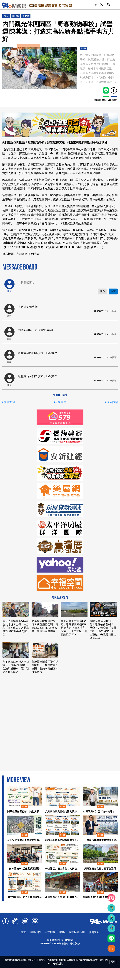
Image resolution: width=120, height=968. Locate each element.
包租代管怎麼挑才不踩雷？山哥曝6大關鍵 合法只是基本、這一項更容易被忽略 (15, 667)
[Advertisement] (60, 698)
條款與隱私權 (77, 932)
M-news (26, 16)
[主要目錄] (116, 5)
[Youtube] (25, 921)
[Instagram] (15, 921)
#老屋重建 (60, 402)
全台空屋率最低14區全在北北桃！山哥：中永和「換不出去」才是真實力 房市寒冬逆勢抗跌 (15, 628)
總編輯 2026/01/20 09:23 (105, 100)
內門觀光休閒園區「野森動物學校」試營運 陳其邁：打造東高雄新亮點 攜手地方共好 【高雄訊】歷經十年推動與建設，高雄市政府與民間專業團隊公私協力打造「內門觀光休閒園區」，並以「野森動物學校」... (98, 68)
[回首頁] (14, 6)
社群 (23, 932)
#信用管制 (8, 402)
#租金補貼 (111, 402)
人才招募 (50, 932)
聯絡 (62, 932)
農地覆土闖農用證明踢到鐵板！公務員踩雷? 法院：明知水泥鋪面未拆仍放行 (45, 667)
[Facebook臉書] (5, 921)
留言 (113, 291)
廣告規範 (94, 932)
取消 (102, 291)
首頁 (6, 16)
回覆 (114, 311)
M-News (15, 16)
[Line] (35, 921)
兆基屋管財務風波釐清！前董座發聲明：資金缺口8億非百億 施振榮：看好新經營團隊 (45, 626)
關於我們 (35, 932)
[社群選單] (95, 4)
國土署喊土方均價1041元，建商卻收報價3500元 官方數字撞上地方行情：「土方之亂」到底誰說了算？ (74, 628)
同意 (113, 961)
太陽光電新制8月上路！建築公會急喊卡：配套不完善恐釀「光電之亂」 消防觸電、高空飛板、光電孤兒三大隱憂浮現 (103, 630)
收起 (111, 948)
